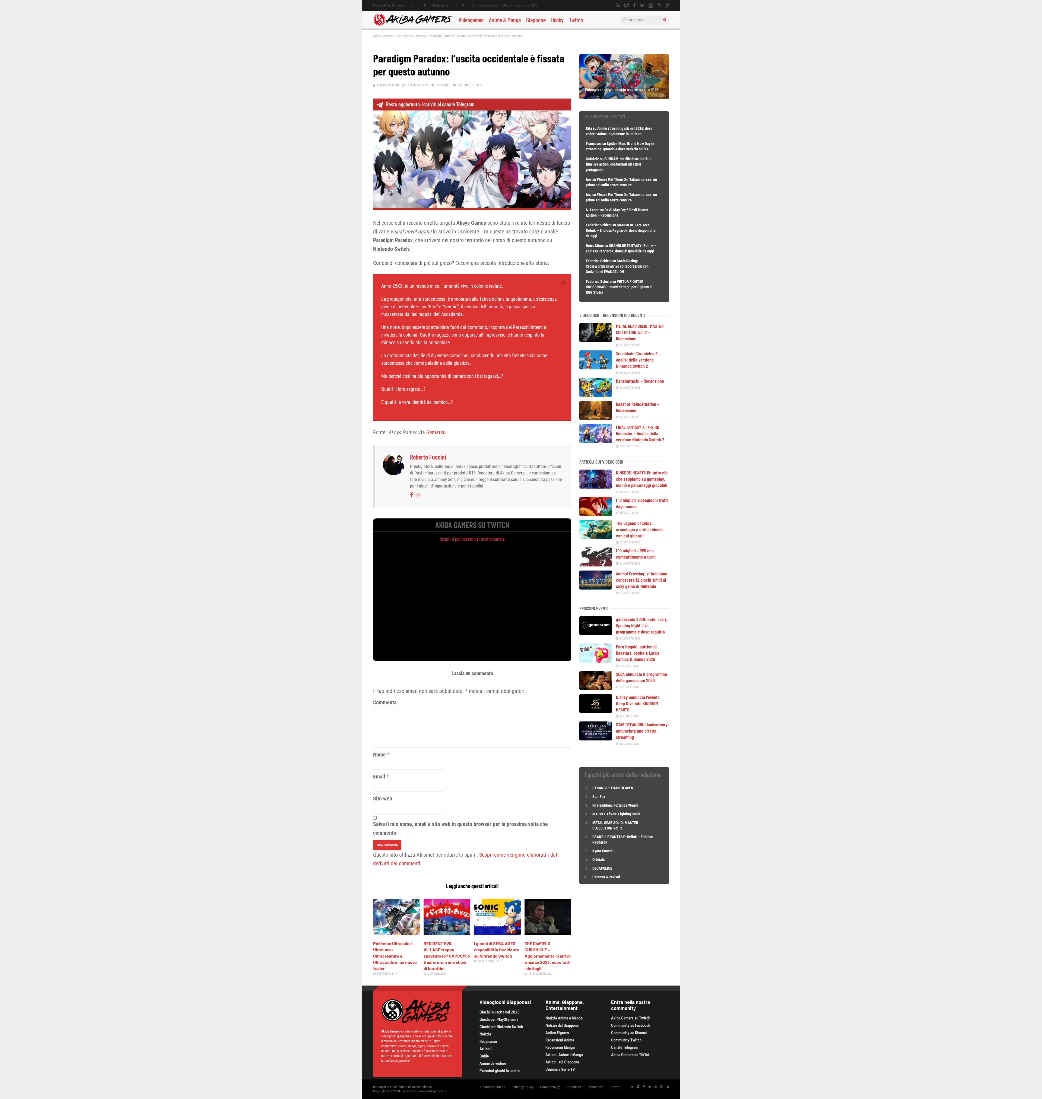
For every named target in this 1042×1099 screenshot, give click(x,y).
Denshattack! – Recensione (640, 381)
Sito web (382, 798)
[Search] (664, 20)
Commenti (442, 85)
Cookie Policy (550, 1087)
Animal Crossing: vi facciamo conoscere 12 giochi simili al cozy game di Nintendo (641, 580)
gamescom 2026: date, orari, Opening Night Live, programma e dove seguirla (641, 625)
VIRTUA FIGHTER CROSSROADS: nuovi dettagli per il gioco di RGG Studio (619, 286)
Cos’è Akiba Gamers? (388, 5)
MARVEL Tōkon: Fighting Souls (616, 814)
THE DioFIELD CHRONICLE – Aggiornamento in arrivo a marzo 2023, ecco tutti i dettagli (548, 956)
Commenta (384, 702)
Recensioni (488, 1041)
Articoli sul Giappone (562, 1062)
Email (379, 776)
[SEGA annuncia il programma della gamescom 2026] (595, 688)
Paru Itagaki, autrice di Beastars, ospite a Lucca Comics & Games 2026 (637, 653)
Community (418, 5)
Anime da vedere (484, 5)
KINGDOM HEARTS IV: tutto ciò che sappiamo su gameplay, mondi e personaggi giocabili (642, 479)
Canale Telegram (624, 1047)
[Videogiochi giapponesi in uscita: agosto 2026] (624, 97)
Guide (484, 1056)
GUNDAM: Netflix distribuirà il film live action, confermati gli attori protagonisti (618, 164)
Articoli (485, 1048)
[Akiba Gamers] (413, 25)
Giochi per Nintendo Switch (501, 1026)
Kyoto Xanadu (603, 851)
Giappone (536, 19)
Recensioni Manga (560, 1047)
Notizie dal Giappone (562, 1025)
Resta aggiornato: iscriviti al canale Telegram (430, 104)
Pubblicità (573, 1087)
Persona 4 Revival (606, 877)
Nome (379, 754)
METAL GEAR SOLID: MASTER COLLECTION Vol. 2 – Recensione (639, 332)
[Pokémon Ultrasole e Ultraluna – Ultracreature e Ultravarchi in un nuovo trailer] (396, 933)
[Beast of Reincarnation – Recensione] (595, 418)
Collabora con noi (493, 1087)
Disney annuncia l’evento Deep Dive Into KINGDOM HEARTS (638, 703)
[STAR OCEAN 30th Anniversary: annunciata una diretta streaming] (595, 738)
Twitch (576, 19)
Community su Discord (629, 1032)
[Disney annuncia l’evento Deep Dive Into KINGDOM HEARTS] (595, 711)
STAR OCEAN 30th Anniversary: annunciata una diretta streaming (642, 730)
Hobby (557, 19)
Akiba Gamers (383, 36)
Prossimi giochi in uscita (499, 1070)
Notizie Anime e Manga (564, 1018)
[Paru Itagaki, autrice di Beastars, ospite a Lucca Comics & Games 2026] (595, 660)
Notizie (421, 36)
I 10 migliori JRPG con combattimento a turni (636, 553)
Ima (589, 179)
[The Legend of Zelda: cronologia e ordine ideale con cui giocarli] (595, 537)
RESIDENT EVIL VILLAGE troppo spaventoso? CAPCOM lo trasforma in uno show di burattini (447, 956)
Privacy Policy (523, 1087)
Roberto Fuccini (388, 85)
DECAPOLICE (602, 868)
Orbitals (598, 859)
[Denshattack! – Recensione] (595, 395)
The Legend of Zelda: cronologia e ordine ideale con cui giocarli (639, 529)
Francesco (594, 143)
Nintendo (464, 85)
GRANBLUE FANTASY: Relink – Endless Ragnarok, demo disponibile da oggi (621, 230)
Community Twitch (626, 1040)
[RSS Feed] (618, 5)
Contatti (460, 5)
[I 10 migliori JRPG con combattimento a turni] (595, 564)
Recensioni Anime (559, 1040)
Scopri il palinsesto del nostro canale (472, 539)
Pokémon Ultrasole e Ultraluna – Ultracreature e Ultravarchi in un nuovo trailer (395, 956)
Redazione (440, 5)
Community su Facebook (630, 1025)
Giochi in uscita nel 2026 (521, 5)
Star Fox (598, 796)
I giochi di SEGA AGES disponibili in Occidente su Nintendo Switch (496, 949)
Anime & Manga (505, 19)
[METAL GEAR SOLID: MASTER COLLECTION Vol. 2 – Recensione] (595, 340)
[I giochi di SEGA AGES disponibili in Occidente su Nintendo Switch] (497, 933)
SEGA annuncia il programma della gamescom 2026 (641, 677)
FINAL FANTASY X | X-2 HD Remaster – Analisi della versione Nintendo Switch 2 (640, 433)
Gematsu (436, 432)
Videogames (471, 19)
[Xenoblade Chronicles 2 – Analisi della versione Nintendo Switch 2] (595, 367)
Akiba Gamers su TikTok (630, 1054)
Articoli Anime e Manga (564, 1054)
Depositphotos (422, 1087)
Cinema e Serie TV (560, 1069)
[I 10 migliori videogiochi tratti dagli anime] (595, 514)
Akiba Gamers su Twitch (630, 1018)
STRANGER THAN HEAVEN (612, 788)
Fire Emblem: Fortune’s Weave (615, 805)
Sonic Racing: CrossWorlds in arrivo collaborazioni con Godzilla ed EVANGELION (617, 266)
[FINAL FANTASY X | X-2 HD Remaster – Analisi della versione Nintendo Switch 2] (595, 441)
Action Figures (557, 1032)
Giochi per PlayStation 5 (499, 1019)
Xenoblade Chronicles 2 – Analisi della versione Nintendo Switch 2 (638, 359)
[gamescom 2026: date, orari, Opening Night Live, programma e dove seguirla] (595, 633)
